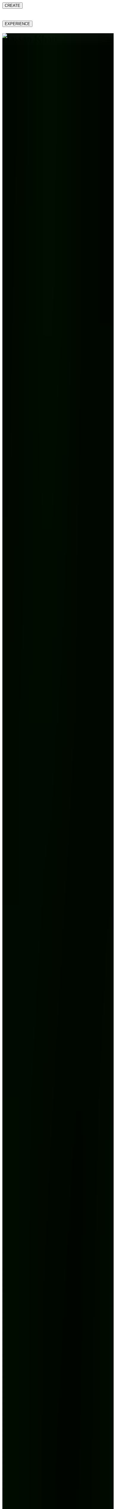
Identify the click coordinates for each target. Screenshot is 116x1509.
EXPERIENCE (17, 24)
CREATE (12, 5)
